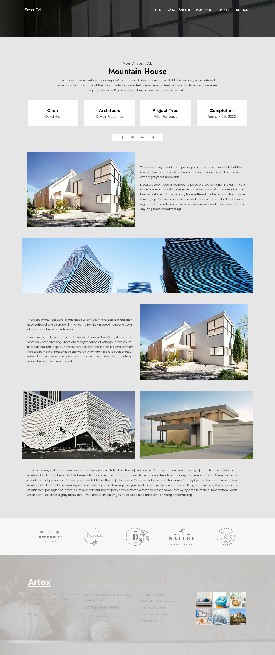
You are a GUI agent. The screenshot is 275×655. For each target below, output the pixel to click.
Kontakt (243, 10)
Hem (158, 10)
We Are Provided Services (158, 601)
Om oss (224, 10)
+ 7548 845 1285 (101, 608)
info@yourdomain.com (100, 616)
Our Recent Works (152, 608)
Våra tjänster (179, 10)
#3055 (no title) (151, 595)
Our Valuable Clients (154, 614)
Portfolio (204, 10)
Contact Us (148, 621)
